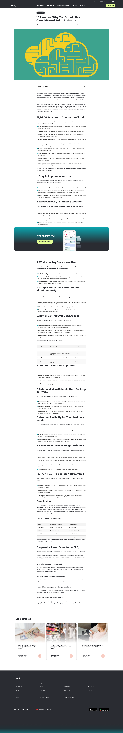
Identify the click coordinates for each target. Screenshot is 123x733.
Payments (17, 694)
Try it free (110, 5)
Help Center (42, 690)
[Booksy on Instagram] (15, 709)
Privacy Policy (91, 686)
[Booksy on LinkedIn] (27, 709)
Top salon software (44, 697)
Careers (66, 683)
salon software (48, 450)
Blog (41, 683)
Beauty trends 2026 (69, 697)
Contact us (42, 694)
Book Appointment (104, 1)
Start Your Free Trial (45, 242)
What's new (18, 697)
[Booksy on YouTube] (23, 709)
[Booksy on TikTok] (18, 709)
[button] (50, 5)
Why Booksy (40, 5)
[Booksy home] (12, 5)
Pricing (75, 5)
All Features (18, 683)
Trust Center (91, 690)
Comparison (67, 686)
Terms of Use (91, 683)
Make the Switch (68, 690)
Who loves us (18, 686)
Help (95, 1)
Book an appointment (69, 694)
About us (42, 686)
